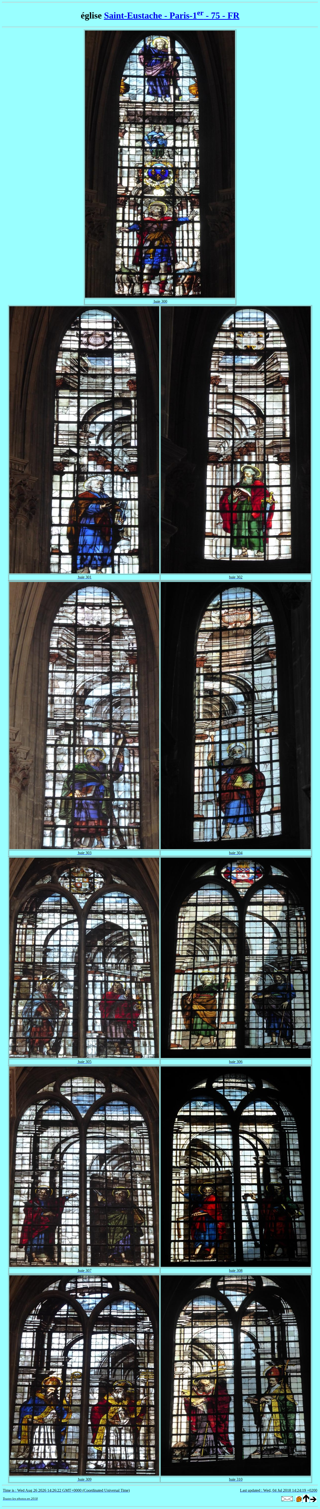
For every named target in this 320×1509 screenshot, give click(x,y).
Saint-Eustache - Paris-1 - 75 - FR (172, 16)
